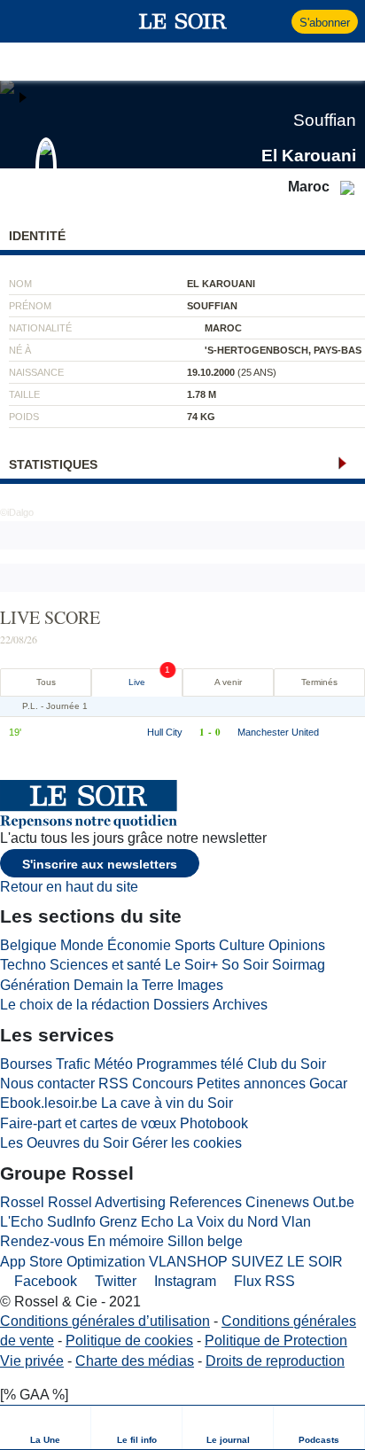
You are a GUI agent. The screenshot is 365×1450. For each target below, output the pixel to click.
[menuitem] (45, 1427)
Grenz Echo (136, 1221)
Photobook (214, 1123)
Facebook (44, 1281)
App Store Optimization (72, 1261)
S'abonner (324, 22)
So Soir (244, 964)
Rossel (22, 1202)
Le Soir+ (191, 964)
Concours (162, 1083)
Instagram (183, 1281)
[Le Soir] (183, 21)
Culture (242, 945)
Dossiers (181, 1004)
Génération (35, 985)
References (205, 1202)
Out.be (333, 1202)
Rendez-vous (42, 1241)
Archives (240, 1004)
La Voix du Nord (227, 1221)
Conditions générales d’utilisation (105, 1321)
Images (200, 985)
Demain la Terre (124, 985)
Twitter (113, 1281)
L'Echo (21, 1221)
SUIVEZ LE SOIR (287, 1261)
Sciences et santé (105, 964)
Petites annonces (251, 1083)
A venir (228, 682)
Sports (195, 945)
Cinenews (277, 1202)
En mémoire (126, 1241)
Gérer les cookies (187, 1142)
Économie (139, 945)
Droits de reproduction (275, 1360)
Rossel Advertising (107, 1202)
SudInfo (71, 1221)
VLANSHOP (188, 1261)
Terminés (319, 682)
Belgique (28, 945)
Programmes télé (190, 1064)
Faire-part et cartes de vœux (88, 1123)
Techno (23, 964)
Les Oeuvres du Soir (64, 1142)
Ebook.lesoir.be (48, 1103)
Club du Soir (286, 1064)
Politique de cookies (129, 1340)
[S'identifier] (276, 21)
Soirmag (298, 964)
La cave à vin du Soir (167, 1103)
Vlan (296, 1221)
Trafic (73, 1064)
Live (136, 682)
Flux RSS (262, 1281)
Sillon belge (205, 1241)
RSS (113, 1083)
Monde (82, 945)
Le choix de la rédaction (75, 1004)
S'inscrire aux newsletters (99, 864)
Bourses (26, 1064)
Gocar (328, 1083)
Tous (46, 682)
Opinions (296, 945)
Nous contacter (47, 1083)
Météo (113, 1064)
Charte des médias (134, 1360)
